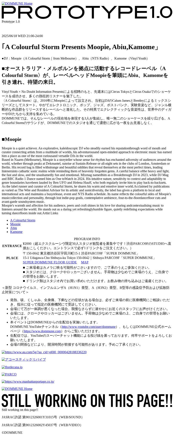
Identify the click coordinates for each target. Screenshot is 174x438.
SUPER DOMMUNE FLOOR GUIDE (50, 262)
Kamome (16, 232)
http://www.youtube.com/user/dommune (89, 326)
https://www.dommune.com (42, 331)
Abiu (13, 228)
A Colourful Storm (22, 220)
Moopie (15, 224)
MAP (84, 262)
